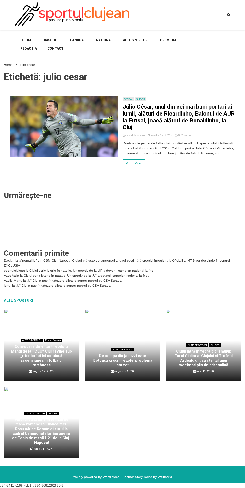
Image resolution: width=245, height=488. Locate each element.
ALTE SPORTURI (136, 40)
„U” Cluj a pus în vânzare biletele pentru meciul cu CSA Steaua (74, 280)
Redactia (28, 48)
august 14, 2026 (43, 371)
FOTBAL (26, 40)
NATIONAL (104, 40)
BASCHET (51, 40)
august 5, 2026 (124, 371)
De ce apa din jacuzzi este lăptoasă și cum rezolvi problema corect (122, 360)
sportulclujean (135, 135)
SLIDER (140, 99)
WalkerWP (165, 477)
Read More (133, 163)
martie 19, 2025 (161, 135)
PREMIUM (168, 40)
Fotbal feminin (53, 340)
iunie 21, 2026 (42, 449)
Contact (55, 48)
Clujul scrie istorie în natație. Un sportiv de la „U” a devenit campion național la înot (91, 270)
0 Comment (185, 135)
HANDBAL (77, 40)
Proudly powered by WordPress (96, 477)
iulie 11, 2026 (205, 371)
